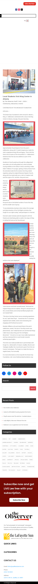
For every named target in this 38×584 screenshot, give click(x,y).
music (4, 459)
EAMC (31, 445)
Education (14, 103)
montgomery (28, 456)
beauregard (23, 442)
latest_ (4, 456)
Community (6, 103)
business (30, 442)
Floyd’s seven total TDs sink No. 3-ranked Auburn (17, 416)
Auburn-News (21, 438)
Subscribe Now (19, 500)
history (24, 452)
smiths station (16, 466)
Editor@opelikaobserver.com (15, 566)
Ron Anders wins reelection (11, 407)
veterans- (25, 470)
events (16, 449)
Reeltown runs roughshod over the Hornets (16, 425)
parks (31, 459)
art (10, 438)
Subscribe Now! (29, 4)
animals (4, 438)
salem (28, 463)
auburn (14, 438)
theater (4, 470)
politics (10, 463)
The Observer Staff (11, 101)
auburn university (7, 442)
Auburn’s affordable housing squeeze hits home (17, 412)
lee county (11, 456)
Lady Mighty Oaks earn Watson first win (15, 420)
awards (16, 442)
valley (19, 470)
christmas (5, 445)
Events (21, 103)
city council (13, 445)
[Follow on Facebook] (16, 10)
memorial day (19, 456)
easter (4, 449)
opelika (17, 459)
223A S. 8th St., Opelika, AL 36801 (13, 577)
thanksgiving (30, 466)
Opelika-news (24, 459)
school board (6, 466)
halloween (11, 452)
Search (33, 388)
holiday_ (30, 452)
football (27, 449)
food (21, 449)
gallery (4, 452)
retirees (22, 463)
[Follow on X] (22, 10)
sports (23, 466)
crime (27, 445)
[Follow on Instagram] (19, 10)
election (10, 449)
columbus (21, 445)
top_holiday (12, 470)
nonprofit (10, 459)
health (18, 452)
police (4, 463)
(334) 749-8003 (8, 572)
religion (16, 463)
